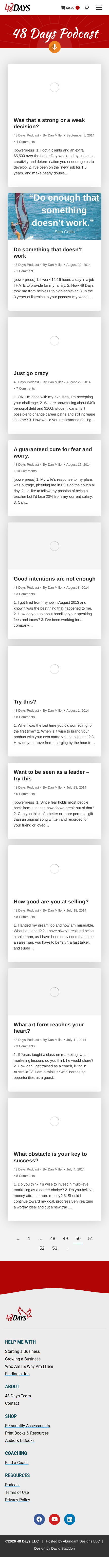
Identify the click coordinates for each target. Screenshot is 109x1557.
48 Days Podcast (26, 135)
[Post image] (54, 87)
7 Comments (25, 388)
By (53, 135)
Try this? (25, 702)
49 (65, 1238)
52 (42, 1248)
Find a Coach (17, 1462)
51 (90, 1238)
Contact (12, 1403)
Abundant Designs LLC (81, 1541)
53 (54, 1248)
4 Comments (25, 142)
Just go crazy (31, 373)
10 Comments (26, 471)
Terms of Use (17, 1492)
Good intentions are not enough (55, 579)
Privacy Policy (17, 1499)
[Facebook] (39, 1519)
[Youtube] (54, 1519)
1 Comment (24, 271)
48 (52, 1238)
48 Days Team (18, 1396)
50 (78, 1238)
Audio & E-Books (19, 1440)
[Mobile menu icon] (99, 8)
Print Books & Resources (27, 1433)
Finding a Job (17, 1373)
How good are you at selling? (51, 901)
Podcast (12, 1484)
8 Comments (25, 717)
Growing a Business (23, 1359)
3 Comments (25, 594)
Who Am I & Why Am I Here (29, 1366)
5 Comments (25, 794)
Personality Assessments (27, 1425)
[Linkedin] (69, 1519)
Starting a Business (22, 1351)
